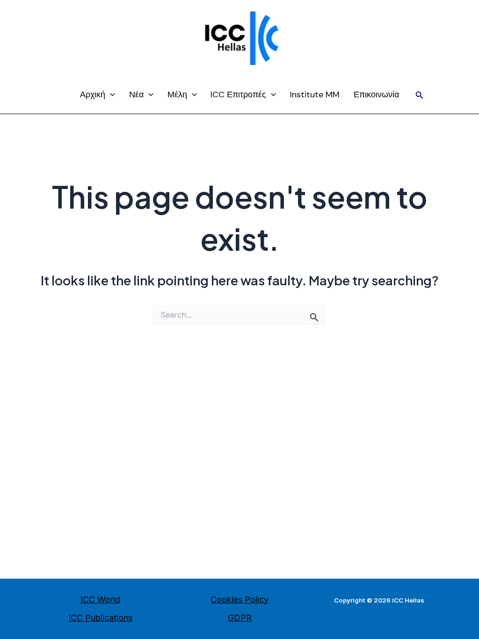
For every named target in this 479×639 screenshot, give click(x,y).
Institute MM (315, 94)
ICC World (100, 599)
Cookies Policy (239, 599)
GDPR (240, 618)
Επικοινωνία (376, 94)
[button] (419, 95)
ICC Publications (100, 618)
